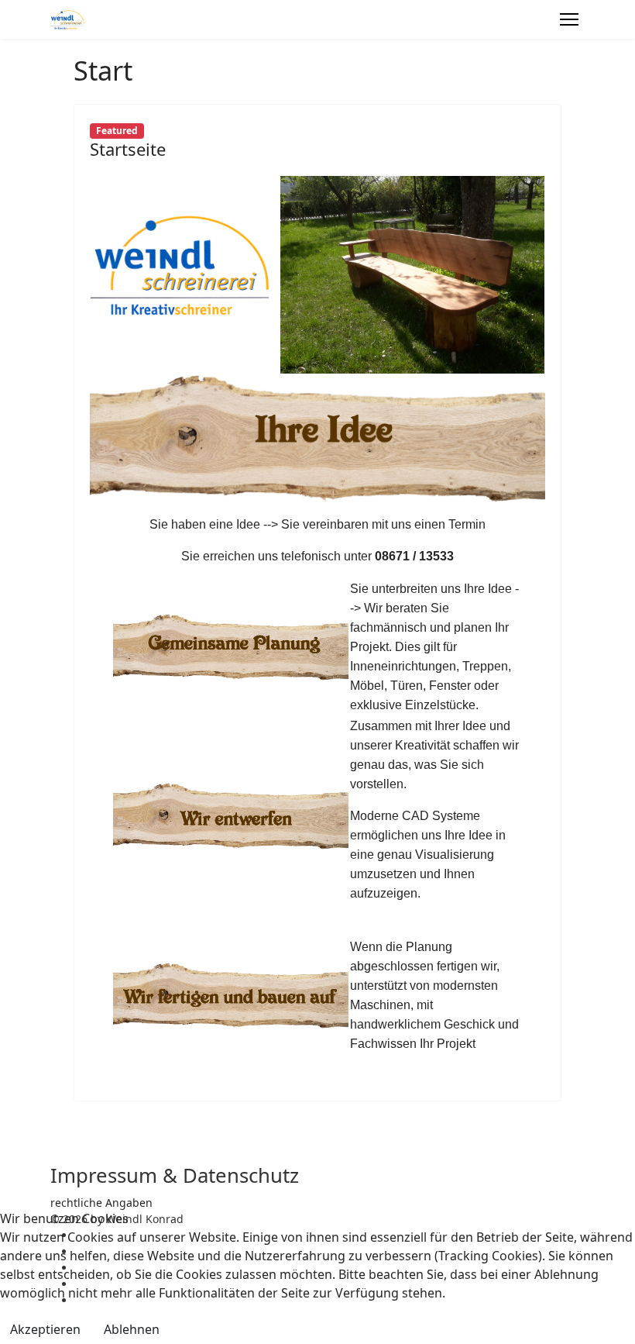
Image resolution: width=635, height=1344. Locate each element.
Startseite (128, 148)
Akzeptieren (45, 1329)
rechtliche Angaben (101, 1202)
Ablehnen (132, 1329)
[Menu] (569, 19)
